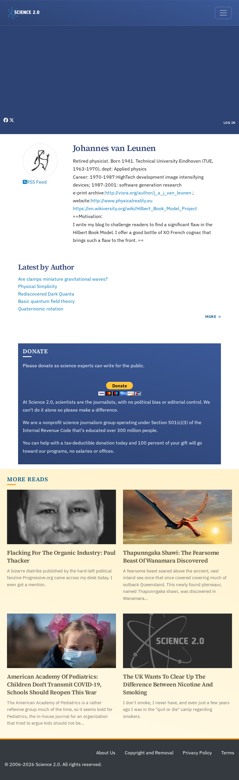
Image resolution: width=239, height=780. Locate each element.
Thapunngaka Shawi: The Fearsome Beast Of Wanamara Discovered (171, 557)
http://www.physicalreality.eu (121, 200)
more (211, 316)
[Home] (26, 13)
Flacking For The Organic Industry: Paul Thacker (61, 557)
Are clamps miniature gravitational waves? (63, 279)
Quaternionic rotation (40, 309)
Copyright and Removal (149, 753)
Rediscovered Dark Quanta (46, 294)
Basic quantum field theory (46, 301)
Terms (227, 753)
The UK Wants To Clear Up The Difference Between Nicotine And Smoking (168, 684)
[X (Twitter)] (11, 120)
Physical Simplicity (37, 286)
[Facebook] (6, 120)
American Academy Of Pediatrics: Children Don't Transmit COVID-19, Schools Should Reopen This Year (54, 684)
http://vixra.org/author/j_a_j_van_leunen (148, 193)
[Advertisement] (119, 73)
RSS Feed (37, 182)
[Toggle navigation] (223, 12)
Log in (230, 123)
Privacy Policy (197, 753)
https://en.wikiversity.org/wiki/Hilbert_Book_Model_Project (135, 208)
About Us (105, 753)
